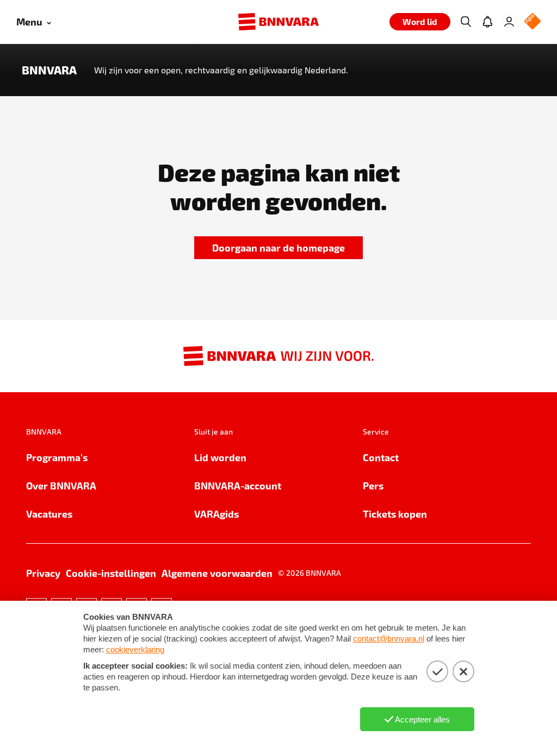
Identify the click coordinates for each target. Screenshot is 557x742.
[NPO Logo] (532, 22)
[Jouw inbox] (487, 22)
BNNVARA (49, 70)
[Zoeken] (465, 21)
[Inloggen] (509, 21)
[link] (278, 248)
